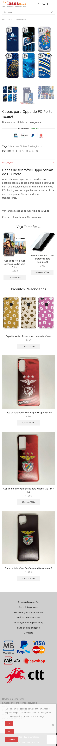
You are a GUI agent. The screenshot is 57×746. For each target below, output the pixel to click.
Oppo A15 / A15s (20, 19)
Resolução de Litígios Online (28, 622)
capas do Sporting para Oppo (33, 210)
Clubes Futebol (27, 146)
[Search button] (52, 12)
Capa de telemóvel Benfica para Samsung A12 (28, 568)
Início (4, 19)
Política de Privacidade (28, 617)
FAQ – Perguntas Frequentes (28, 612)
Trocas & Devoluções (28, 602)
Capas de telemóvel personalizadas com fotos (14, 264)
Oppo (10, 19)
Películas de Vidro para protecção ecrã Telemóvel (42, 258)
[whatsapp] (33, 151)
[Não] (52, 724)
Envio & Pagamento (28, 607)
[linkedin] (30, 151)
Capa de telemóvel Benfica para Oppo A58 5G (28, 412)
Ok (9, 724)
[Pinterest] (23, 151)
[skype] (36, 151)
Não (9, 732)
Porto (39, 146)
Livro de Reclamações (28, 627)
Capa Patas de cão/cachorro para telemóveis (28, 336)
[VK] (20, 151)
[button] (6, 56)
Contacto (28, 632)
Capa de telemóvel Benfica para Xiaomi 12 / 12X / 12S (28, 490)
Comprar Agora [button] (14, 277)
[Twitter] (13, 151)
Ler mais (11, 740)
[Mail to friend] (26, 151)
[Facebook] (16, 151)
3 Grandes (13, 146)
